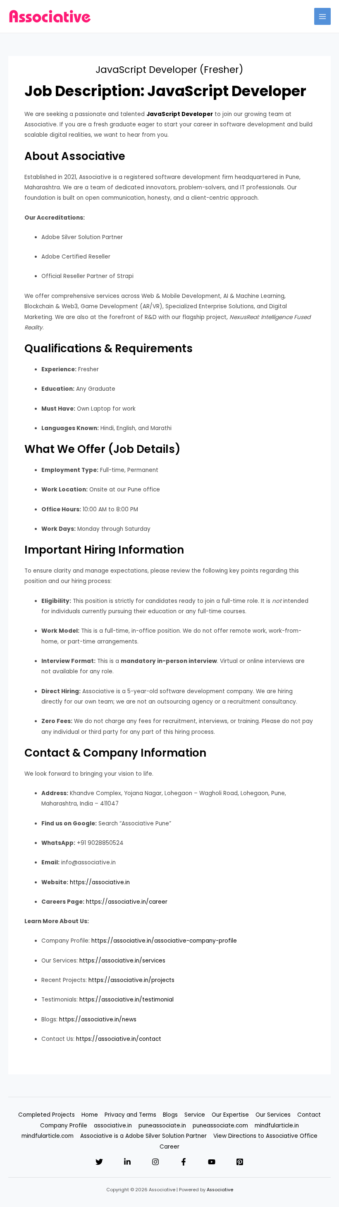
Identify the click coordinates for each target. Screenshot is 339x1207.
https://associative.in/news (97, 1019)
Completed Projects (46, 1115)
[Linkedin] (127, 1162)
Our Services (273, 1115)
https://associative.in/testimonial (126, 1000)
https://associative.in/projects (131, 980)
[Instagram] (155, 1162)
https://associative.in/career (126, 902)
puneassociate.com (220, 1126)
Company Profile (63, 1126)
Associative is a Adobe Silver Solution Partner (143, 1136)
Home (89, 1115)
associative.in (113, 1126)
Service (194, 1115)
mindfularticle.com (47, 1136)
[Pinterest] (240, 1162)
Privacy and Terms (130, 1115)
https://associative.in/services (122, 961)
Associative (220, 1190)
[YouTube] (211, 1162)
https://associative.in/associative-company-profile (164, 941)
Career (169, 1147)
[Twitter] (99, 1162)
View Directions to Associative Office (265, 1136)
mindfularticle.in (277, 1126)
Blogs (170, 1115)
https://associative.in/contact (118, 1039)
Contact (309, 1115)
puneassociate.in (162, 1126)
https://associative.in (100, 882)
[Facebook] (183, 1162)
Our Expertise (230, 1115)
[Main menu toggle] (322, 16)
